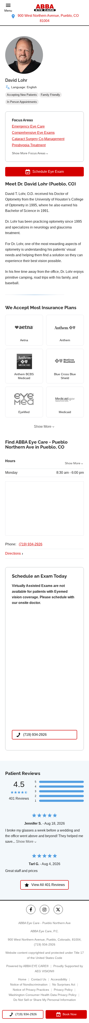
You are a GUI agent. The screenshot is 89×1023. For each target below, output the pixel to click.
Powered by (27, 966)
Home (22, 979)
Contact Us (38, 979)
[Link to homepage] (44, 7)
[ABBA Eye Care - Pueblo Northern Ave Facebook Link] (30, 909)
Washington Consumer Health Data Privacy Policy (42, 995)
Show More (42, 426)
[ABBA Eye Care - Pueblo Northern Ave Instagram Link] (44, 909)
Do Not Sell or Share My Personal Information (44, 999)
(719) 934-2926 (30, 544)
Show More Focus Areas (28, 153)
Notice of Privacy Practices (31, 989)
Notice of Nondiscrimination (29, 984)
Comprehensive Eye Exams (33, 132)
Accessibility (59, 979)
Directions (13, 553)
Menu (8, 10)
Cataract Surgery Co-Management (38, 139)
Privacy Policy (63, 989)
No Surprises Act (63, 984)
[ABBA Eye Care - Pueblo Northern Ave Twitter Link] (58, 909)
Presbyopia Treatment (29, 145)
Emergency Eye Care (28, 126)
